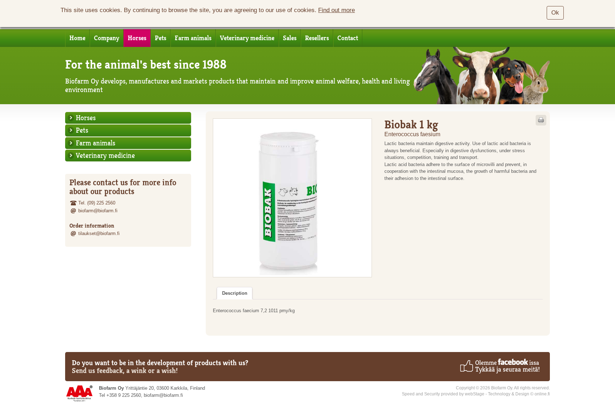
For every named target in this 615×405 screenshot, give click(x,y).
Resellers (317, 38)
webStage (474, 393)
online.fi (542, 393)
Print (541, 120)
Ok (555, 12)
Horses (137, 38)
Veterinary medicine (247, 38)
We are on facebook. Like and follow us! (499, 366)
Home (77, 38)
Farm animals (193, 38)
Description (234, 293)
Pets (160, 38)
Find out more (336, 10)
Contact (347, 38)
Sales (289, 38)
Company (106, 38)
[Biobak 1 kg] (292, 198)
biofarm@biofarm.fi (97, 210)
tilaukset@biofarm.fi (99, 233)
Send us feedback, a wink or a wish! (125, 370)
